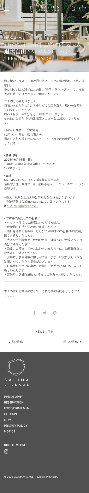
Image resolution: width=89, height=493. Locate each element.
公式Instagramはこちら (22, 206)
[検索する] (73, 9)
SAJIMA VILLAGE (23, 476)
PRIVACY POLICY (16, 425)
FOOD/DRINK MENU (17, 408)
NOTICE (9, 431)
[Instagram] (6, 451)
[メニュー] (6, 8)
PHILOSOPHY (13, 396)
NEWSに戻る (44, 331)
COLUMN (10, 414)
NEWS (8, 419)
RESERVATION (14, 402)
